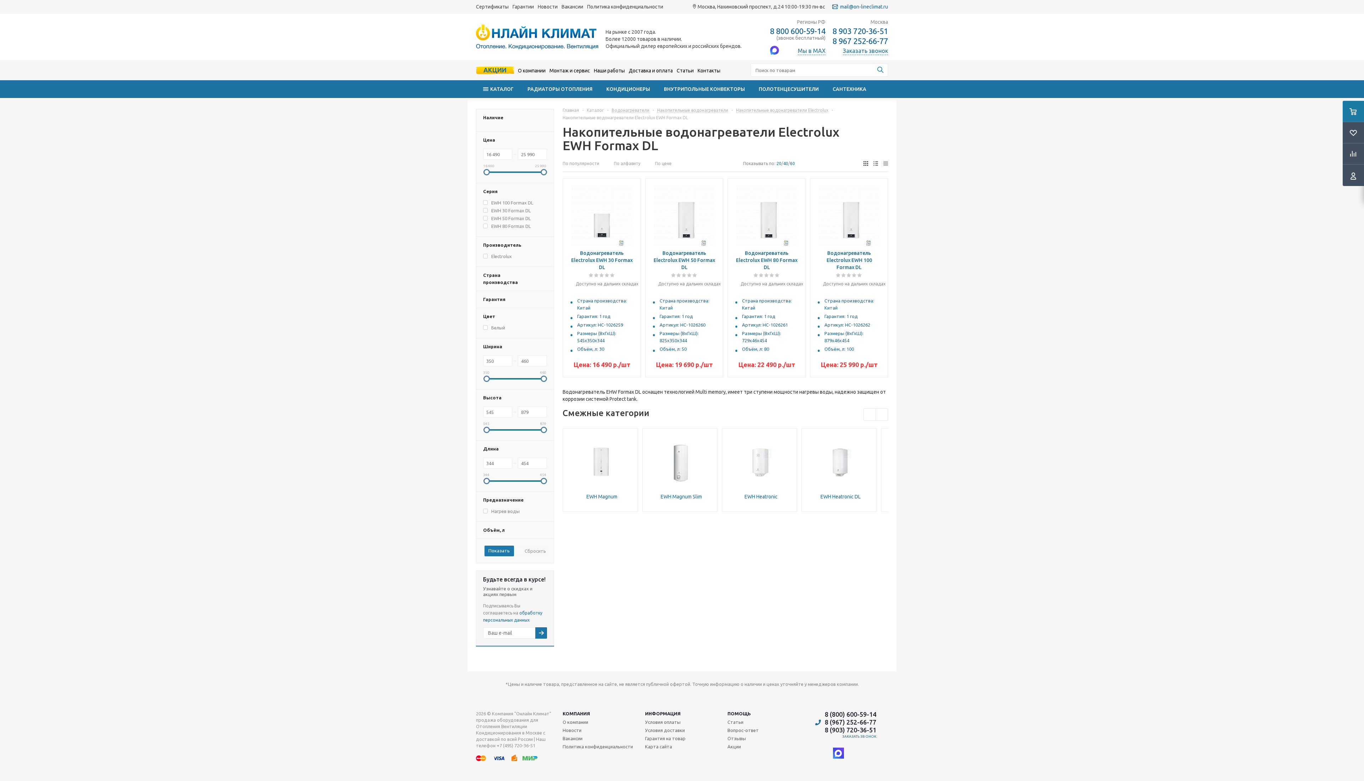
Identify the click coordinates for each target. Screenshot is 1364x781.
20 (778, 163)
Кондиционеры (628, 89)
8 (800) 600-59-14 (850, 714)
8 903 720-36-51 (860, 31)
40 (785, 163)
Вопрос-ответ (743, 730)
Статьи (685, 70)
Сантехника (849, 89)
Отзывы (736, 738)
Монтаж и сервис (570, 70)
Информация (663, 713)
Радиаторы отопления (559, 89)
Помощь (739, 713)
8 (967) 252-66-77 (850, 722)
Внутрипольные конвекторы (704, 89)
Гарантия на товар (665, 738)
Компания (576, 713)
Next (882, 414)
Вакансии (572, 7)
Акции (495, 69)
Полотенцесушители (789, 89)
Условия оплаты (663, 722)
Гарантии (523, 7)
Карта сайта (658, 746)
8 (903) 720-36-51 (850, 729)
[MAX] (838, 753)
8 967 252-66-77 (860, 41)
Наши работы (609, 70)
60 (792, 163)
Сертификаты (492, 7)
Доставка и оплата (651, 70)
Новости (548, 7)
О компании (532, 70)
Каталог (502, 89)
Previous (870, 414)
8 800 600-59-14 (798, 31)
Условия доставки (665, 730)
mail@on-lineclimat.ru (864, 7)
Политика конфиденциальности (625, 7)
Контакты (709, 70)
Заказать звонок (859, 736)
